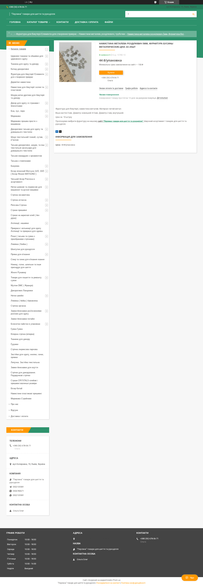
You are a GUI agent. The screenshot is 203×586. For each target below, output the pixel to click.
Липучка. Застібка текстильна (25, 362)
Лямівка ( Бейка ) (19, 244)
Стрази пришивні (19, 210)
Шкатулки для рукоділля (23, 249)
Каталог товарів (37, 22)
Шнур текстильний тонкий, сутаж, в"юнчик (27, 138)
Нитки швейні (17, 295)
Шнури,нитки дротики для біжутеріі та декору (27, 96)
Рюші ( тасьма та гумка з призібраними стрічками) (23, 237)
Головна (15, 22)
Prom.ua (116, 580)
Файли (109, 22)
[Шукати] (193, 14)
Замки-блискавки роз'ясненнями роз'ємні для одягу (26, 312)
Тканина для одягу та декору (25, 64)
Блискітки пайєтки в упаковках (25, 324)
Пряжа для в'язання (20, 254)
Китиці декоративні (20, 69)
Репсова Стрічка (18, 205)
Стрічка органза (18, 306)
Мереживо (16, 116)
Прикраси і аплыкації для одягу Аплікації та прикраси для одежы (27, 229)
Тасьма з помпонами (21, 161)
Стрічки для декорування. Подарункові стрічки (23, 374)
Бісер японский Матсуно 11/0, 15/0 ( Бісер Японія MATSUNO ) (27, 172)
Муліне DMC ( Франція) (22, 285)
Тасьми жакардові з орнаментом (26, 156)
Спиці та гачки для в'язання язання (27, 259)
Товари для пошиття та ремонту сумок (26, 279)
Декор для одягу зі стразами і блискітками (25, 104)
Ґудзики (14, 344)
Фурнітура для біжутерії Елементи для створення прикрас (46, 34)
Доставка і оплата (86, 22)
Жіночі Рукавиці (18, 272)
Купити (111, 72)
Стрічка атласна (18, 200)
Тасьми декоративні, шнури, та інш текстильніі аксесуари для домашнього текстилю (27, 148)
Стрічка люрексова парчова (24, 349)
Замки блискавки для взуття (24, 367)
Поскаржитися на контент (108, 583)
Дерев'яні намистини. (21, 82)
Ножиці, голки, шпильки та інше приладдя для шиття (26, 266)
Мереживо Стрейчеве (21, 398)
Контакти (62, 22)
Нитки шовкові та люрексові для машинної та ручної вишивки (26, 188)
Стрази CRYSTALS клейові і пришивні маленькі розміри (24, 382)
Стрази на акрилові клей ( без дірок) (25, 216)
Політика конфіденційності (133, 583)
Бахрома (15, 166)
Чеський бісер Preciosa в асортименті (23, 180)
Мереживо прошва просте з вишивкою (24, 122)
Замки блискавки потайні (23, 319)
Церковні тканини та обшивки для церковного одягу (27, 57)
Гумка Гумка (17, 329)
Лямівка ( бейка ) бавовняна (24, 301)
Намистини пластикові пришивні (26, 393)
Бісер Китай (16, 388)
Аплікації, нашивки (20, 223)
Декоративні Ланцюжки (22, 290)
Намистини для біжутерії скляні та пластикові (27, 88)
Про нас (14, 404)
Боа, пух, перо (18, 111)
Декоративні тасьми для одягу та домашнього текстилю (27, 130)
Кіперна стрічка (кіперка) (22, 334)
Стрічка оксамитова (20, 195)
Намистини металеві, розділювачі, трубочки (102, 34)
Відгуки (14, 410)
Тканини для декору (20, 339)
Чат (192, 577)
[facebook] (57, 132)
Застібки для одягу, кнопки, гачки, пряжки (27, 355)
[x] (60, 132)
